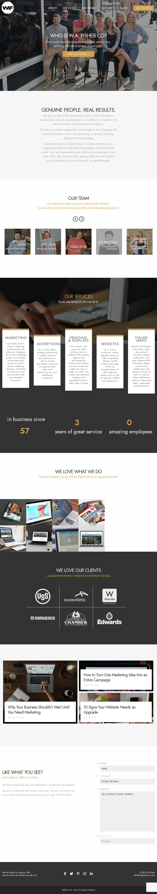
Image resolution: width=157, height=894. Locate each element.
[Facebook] (65, 873)
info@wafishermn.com (144, 875)
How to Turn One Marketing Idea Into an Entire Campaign (115, 677)
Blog (123, 8)
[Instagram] (84, 873)
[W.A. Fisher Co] (8, 7)
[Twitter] (71, 873)
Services (69, 8)
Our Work (88, 8)
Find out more (77, 54)
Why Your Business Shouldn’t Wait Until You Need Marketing (38, 709)
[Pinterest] (78, 873)
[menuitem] (52, 8)
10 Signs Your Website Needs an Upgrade (110, 709)
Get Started (143, 8)
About (52, 8)
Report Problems (88, 890)
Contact (107, 8)
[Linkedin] (91, 873)
